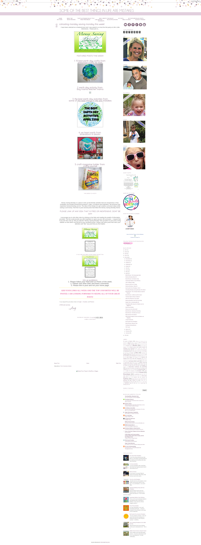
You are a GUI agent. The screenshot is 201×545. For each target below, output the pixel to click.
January (127, 332)
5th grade (125, 341)
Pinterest (92, 301)
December (128, 258)
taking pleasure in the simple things (138, 378)
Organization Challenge (133, 366)
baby (129, 342)
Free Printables (85, 19)
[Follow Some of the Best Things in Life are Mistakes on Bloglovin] (128, 244)
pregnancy (133, 370)
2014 (126, 255)
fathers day (131, 354)
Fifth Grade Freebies (129, 440)
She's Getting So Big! (130, 282)
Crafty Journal (90, 166)
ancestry (124, 342)
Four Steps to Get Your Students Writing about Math (135, 444)
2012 (126, 335)
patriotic (132, 368)
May (127, 271)
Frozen (143, 354)
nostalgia (143, 365)
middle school (142, 362)
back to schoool (142, 342)
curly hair (139, 349)
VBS (134, 383)
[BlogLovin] (141, 25)
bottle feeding (143, 345)
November (128, 260)
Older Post (118, 363)
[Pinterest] (133, 25)
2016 (126, 251)
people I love (138, 368)
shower (131, 375)
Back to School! (133, 471)
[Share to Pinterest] (102, 317)
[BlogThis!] (97, 317)
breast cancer (133, 347)
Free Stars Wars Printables (135, 455)
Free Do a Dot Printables (135, 479)
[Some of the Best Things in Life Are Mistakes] (135, 235)
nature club (131, 365)
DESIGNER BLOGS (105, 542)
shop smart (125, 375)
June (127, 269)
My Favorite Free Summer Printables (137, 514)
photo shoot (131, 369)
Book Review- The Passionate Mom (133, 275)
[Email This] (96, 317)
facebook (143, 352)
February (128, 331)
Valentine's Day (128, 383)
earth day (127, 352)
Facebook (85, 301)
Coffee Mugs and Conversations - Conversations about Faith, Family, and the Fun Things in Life (134, 435)
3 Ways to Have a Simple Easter (131, 438)
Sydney (125, 379)
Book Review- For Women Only (132, 278)
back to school (134, 342)
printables (139, 370)
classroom (132, 348)
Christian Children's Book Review (132, 428)
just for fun (140, 359)
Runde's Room (128, 403)
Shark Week (143, 374)
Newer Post (56, 363)
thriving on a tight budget (142, 381)
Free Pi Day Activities (134, 505)
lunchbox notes (144, 361)
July (127, 268)
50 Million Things (128, 419)
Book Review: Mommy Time (131, 323)
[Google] (137, 25)
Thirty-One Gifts (133, 381)
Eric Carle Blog (128, 415)
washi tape (143, 383)
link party (92, 319)
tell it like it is (134, 380)
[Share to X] (99, 317)
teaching (125, 380)
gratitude (139, 355)
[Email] (125, 25)
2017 (126, 249)
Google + (80, 301)
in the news (131, 358)
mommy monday (133, 364)
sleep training (137, 375)
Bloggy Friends (140, 19)
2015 (126, 253)
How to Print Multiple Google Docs (131, 426)
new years (137, 365)
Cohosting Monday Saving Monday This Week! (135, 289)
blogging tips (128, 345)
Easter (132, 352)
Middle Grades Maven (130, 424)
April (127, 273)
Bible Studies (126, 19)
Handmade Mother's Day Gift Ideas (133, 280)
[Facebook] (129, 25)
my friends (125, 365)
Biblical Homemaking (129, 421)
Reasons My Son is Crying (131, 284)
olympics (124, 366)
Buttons (59, 19)
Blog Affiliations (112, 19)
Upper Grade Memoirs (130, 443)
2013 (126, 257)
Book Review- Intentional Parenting (133, 310)
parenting (144, 366)
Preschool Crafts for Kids (90, 62)
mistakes (125, 363)
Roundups (101, 20)
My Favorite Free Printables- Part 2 (133, 288)
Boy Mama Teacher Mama (90, 89)
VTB (138, 383)
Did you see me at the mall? (131, 309)
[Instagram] (144, 25)
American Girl (143, 341)
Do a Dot (133, 351)
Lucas (137, 361)
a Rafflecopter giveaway (64, 304)
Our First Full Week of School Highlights (132, 397)
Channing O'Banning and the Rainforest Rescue (134, 429)
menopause (136, 362)
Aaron (130, 341)
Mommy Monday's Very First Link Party (134, 300)
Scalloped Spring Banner (131, 325)
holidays (125, 358)
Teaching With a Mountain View (132, 396)
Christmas (125, 348)
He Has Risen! (127, 432)
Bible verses (131, 344)
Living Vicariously (129, 319)
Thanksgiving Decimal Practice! (131, 441)
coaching (138, 348)
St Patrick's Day (135, 377)
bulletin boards (142, 347)
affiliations (137, 341)
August (127, 266)
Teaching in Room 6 (129, 399)
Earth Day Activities (130, 307)
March (127, 329)
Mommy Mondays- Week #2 (131, 286)
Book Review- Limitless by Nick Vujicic (134, 294)
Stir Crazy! (128, 327)
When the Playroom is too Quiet (132, 298)
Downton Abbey (139, 351)
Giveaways (133, 355)
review (141, 372)
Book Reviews (71, 19)
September (128, 264)
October (127, 262)
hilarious (143, 357)
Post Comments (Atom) (66, 366)
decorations (144, 349)
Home (87, 363)
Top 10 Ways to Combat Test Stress (132, 413)
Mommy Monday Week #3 (131, 276)
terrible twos (143, 380)
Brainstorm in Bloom (90, 134)
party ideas (128, 368)
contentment (126, 349)
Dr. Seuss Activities (134, 464)
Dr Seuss (145, 351)
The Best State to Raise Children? (133, 296)
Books (135, 345)
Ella (136, 353)
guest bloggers (130, 357)
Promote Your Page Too (135, 237)
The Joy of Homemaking (130, 446)
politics (127, 370)
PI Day (135, 369)
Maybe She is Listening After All (132, 302)
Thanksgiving (125, 381)
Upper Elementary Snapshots (131, 412)
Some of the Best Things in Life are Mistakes (90, 101)
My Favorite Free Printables (131, 321)
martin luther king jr (128, 362)
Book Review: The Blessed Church (133, 312)
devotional (127, 351)
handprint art (137, 357)
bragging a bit (125, 347)
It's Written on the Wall (130, 407)
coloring (144, 348)
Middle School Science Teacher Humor (138, 530)
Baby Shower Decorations (131, 314)
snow (129, 377)
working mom (125, 384)
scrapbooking (136, 374)
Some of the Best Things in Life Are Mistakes (135, 234)
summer (143, 377)
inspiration (139, 358)
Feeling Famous (137, 354)
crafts (131, 349)
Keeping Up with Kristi (130, 418)
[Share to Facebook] (100, 317)
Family (125, 354)
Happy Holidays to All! (129, 416)
